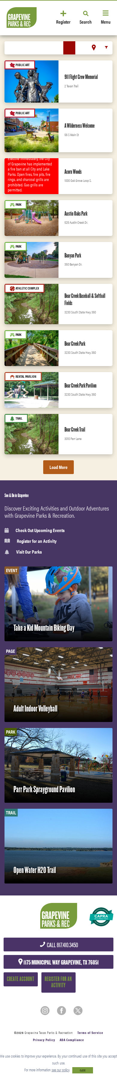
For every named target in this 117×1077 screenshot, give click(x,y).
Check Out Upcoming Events (40, 530)
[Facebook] (61, 1010)
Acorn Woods (73, 171)
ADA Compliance (72, 1040)
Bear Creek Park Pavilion (80, 385)
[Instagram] (45, 1010)
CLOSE (83, 1070)
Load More (59, 467)
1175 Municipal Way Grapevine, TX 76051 (60, 962)
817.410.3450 (62, 945)
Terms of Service (90, 1032)
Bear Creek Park (74, 343)
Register (63, 21)
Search (86, 21)
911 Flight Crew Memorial (81, 77)
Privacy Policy (44, 1040)
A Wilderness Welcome (79, 125)
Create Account (20, 979)
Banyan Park (72, 255)
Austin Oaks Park (75, 213)
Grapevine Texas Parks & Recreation (49, 1032)
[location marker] (94, 48)
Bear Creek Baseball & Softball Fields (84, 299)
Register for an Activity (37, 541)
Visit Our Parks (29, 552)
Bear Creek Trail (74, 429)
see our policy (60, 1070)
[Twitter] (78, 1010)
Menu (105, 21)
